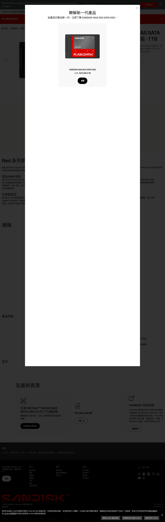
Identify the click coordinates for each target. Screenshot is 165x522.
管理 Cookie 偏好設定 (111, 518)
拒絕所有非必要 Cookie (132, 518)
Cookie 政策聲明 (10, 513)
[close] (137, 8)
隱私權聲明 (153, 511)
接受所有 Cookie (151, 518)
